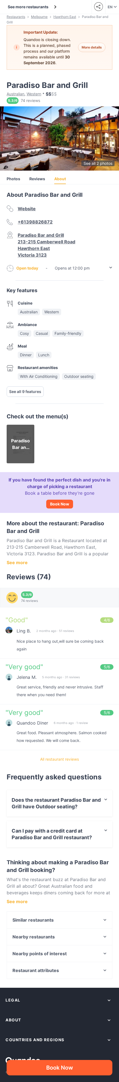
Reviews (37, 178)
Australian (15, 93)
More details (92, 47)
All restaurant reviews (59, 759)
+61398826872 (35, 222)
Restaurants (16, 17)
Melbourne (39, 17)
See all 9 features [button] (25, 391)
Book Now (59, 504)
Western (34, 93)
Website (27, 208)
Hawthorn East (64, 17)
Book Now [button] (59, 1067)
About (60, 178)
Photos (13, 178)
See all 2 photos (98, 163)
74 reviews (30, 100)
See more (17, 562)
